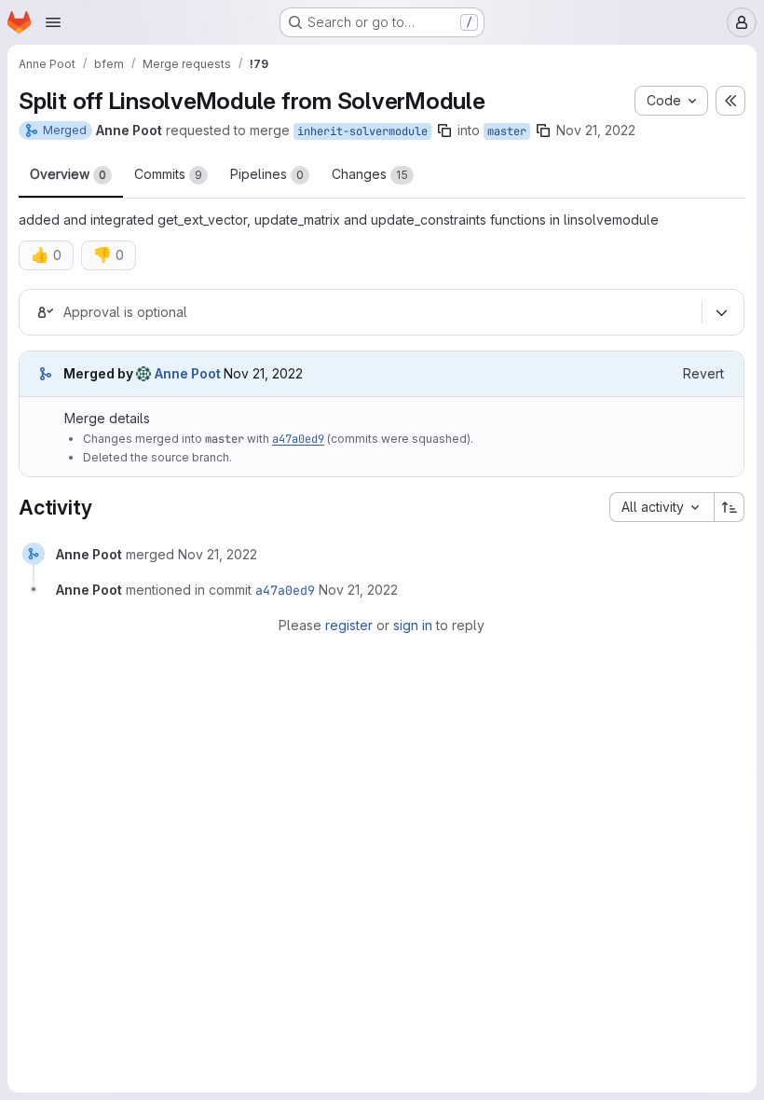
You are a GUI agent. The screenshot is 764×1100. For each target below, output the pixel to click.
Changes (370, 174)
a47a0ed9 (298, 439)
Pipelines (267, 174)
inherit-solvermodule (362, 131)
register (349, 625)
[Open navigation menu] (53, 22)
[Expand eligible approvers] (721, 312)
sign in (412, 625)
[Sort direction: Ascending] (729, 507)
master (506, 131)
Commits (168, 174)
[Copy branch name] (444, 130)
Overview (68, 174)
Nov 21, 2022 (595, 130)
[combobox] (661, 507)
